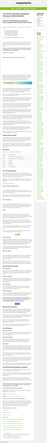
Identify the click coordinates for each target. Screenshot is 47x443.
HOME (12, 8)
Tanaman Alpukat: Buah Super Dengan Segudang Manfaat (40, 134)
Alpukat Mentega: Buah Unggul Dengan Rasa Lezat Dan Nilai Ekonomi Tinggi (40, 92)
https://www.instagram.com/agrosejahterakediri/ (15, 396)
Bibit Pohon (19, 8)
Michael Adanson (9, 91)
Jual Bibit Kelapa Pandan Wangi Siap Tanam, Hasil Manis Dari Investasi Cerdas (40, 191)
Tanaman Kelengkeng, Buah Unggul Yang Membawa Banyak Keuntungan (40, 46)
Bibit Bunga (26, 8)
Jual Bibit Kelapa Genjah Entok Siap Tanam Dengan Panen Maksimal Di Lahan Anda (40, 159)
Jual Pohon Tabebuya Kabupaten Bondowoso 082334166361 (13, 425)
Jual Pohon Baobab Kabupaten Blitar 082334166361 (11, 429)
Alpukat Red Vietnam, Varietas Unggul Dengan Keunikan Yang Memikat (40, 69)
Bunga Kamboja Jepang (7, 412)
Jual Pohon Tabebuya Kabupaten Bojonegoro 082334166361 (13, 423)
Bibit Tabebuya (5, 410)
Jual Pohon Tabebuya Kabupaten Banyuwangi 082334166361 (13, 419)
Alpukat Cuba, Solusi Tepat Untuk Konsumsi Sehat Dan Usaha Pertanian (40, 39)
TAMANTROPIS (23, 3)
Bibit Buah (33, 8)
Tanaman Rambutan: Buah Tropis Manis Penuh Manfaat (40, 154)
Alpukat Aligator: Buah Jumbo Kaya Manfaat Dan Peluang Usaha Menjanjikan (40, 104)
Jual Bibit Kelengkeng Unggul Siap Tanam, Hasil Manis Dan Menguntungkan (40, 52)
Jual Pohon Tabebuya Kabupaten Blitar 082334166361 (12, 421)
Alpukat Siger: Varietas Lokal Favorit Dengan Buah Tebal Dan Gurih (40, 80)
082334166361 (39, 23)
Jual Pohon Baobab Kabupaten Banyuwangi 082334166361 (13, 427)
